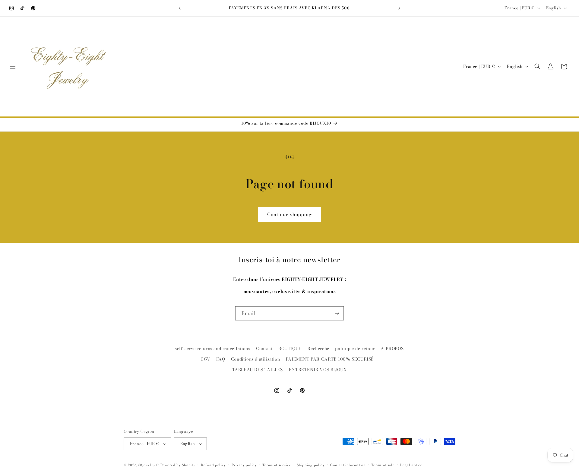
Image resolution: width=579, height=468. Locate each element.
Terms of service (276, 464)
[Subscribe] (336, 313)
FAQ (220, 359)
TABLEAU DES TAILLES (257, 369)
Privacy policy (244, 464)
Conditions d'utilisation (255, 359)
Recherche (318, 348)
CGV (205, 359)
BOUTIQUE (290, 348)
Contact (264, 348)
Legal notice (411, 464)
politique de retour (355, 348)
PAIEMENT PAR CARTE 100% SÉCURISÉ (330, 359)
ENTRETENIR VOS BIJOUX (318, 369)
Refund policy (213, 464)
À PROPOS (392, 348)
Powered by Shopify (177, 465)
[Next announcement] (399, 8)
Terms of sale (382, 464)
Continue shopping (289, 214)
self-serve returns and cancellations (212, 348)
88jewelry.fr (148, 465)
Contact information (347, 464)
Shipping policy (311, 464)
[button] (12, 66)
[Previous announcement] (179, 8)
